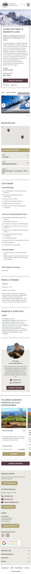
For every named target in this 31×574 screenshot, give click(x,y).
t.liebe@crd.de (17, 380)
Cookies (26, 568)
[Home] (2, 22)
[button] (27, 105)
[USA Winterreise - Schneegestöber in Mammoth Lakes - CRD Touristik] (9, 7)
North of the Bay (7, 430)
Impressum (5, 568)
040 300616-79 (17, 382)
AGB (11, 568)
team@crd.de (8, 499)
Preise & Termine (11, 92)
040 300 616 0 (8, 496)
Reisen (6, 22)
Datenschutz (19, 568)
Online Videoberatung (11, 502)
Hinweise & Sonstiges (23, 92)
